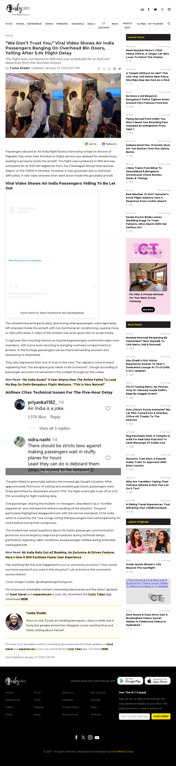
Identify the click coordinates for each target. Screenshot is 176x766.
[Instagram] (169, 9)
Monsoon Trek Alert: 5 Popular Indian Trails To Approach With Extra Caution (146, 462)
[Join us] (91, 144)
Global (141, 23)
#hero (129, 560)
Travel (20, 23)
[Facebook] (148, 9)
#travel (129, 115)
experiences (42, 594)
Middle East (127, 25)
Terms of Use (70, 714)
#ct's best (130, 432)
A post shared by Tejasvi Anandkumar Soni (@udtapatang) (52, 312)
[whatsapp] (109, 69)
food (13, 594)
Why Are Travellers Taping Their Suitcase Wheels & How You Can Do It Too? (147, 485)
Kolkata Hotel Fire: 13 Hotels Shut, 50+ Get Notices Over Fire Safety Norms (148, 149)
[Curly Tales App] (130, 681)
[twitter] (104, 69)
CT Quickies (103, 25)
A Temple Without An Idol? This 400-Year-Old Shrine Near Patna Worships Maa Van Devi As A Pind (147, 77)
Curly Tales (96, 594)
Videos (49, 23)
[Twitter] (162, 9)
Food (9, 23)
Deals (91, 23)
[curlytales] (16, 684)
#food (129, 92)
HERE (24, 599)
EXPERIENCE (34, 23)
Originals (78, 23)
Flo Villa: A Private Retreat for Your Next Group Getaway (146, 298)
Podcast (96, 714)
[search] (167, 24)
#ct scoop (130, 46)
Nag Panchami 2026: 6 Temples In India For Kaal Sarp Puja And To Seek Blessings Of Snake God (148, 439)
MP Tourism (155, 23)
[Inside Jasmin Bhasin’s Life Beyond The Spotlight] (148, 543)
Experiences (13, 699)
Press (37, 714)
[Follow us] (110, 144)
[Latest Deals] (148, 259)
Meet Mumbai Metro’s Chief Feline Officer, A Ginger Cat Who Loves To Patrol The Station (147, 54)
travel (22, 594)
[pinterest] (114, 69)
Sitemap (96, 699)
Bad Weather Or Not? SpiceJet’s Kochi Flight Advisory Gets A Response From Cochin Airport (147, 198)
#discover (130, 477)
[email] (119, 69)
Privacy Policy (70, 707)
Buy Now (148, 309)
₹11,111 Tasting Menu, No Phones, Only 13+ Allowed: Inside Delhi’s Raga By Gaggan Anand (147, 390)
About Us (68, 692)
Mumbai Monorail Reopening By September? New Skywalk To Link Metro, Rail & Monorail (146, 341)
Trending (62, 23)
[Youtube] (155, 9)
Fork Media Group (122, 751)
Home (9, 35)
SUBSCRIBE (160, 716)
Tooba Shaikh (20, 68)
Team (94, 707)
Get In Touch (98, 692)
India (115, 23)
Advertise (67, 699)
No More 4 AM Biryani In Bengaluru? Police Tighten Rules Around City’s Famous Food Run (147, 99)
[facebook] (99, 69)
